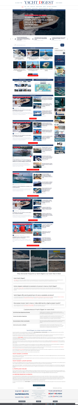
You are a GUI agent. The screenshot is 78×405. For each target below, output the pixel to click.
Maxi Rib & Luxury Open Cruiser (20, 97)
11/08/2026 (44, 160)
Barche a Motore (15, 147)
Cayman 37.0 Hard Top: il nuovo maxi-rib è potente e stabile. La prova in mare (40, 38)
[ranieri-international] (59, 129)
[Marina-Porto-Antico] (59, 95)
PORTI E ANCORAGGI (28, 8)
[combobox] (37, 45)
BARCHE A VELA (32, 6)
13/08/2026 (23, 184)
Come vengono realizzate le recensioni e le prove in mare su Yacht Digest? (35, 286)
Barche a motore (33, 145)
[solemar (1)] (59, 153)
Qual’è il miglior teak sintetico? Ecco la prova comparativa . (57, 268)
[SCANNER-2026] (59, 141)
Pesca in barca (51, 262)
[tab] (39, 277)
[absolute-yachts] (59, 137)
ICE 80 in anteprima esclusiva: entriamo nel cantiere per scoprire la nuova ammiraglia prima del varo (47, 176)
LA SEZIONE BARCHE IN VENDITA (22, 374)
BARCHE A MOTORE (39, 6)
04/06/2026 (44, 193)
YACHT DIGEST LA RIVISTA (20, 353)
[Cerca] (64, 53)
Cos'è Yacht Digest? (19, 278)
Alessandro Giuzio (36, 40)
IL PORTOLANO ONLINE (20, 369)
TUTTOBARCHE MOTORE (52, 263)
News (26, 15)
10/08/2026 (44, 127)
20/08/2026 (44, 204)
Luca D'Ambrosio (54, 40)
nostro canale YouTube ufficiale (29, 305)
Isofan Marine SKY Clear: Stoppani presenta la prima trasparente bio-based (39, 21)
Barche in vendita (22, 79)
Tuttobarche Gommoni (61, 262)
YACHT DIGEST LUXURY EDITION (22, 360)
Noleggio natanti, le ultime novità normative (57, 256)
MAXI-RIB (44, 6)
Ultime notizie (33, 95)
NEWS (25, 6)
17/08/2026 (44, 210)
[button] (16, 23)
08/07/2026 (44, 185)
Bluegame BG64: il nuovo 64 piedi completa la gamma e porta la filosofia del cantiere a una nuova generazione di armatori (47, 149)
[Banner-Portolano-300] (59, 86)
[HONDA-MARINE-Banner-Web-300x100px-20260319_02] (59, 133)
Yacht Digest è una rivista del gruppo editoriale (38, 390)
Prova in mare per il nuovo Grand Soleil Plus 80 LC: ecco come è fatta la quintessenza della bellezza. (47, 190)
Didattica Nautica (24, 261)
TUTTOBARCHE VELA (57, 263)
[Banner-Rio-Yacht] (59, 149)
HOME (22, 6)
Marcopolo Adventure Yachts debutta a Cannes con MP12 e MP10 (47, 164)
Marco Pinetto (55, 270)
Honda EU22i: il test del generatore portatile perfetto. (46, 232)
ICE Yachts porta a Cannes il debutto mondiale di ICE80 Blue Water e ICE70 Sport (47, 183)
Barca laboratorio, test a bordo (21, 224)
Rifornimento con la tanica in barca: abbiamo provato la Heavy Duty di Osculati (47, 131)
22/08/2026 (22, 108)
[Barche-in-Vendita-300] (59, 65)
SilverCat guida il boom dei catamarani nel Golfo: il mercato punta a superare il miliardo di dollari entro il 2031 (47, 112)
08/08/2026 (44, 140)
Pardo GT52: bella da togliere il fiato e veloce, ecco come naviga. (21, 256)
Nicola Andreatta (19, 40)
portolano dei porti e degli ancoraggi (43, 79)
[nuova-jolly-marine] (59, 145)
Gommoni (14, 97)
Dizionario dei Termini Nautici (43, 8)
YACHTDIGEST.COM (54, 341)
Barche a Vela (14, 173)
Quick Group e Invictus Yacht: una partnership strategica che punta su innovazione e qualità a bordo (46, 239)
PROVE (28, 6)
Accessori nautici (15, 224)
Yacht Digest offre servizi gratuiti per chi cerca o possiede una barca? (34, 295)
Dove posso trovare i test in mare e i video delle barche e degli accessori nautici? (37, 303)
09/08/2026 (44, 133)
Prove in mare (28, 97)
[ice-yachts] (59, 125)
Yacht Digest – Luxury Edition (51, 6)
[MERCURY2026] (59, 107)
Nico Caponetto (20, 270)
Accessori (33, 222)
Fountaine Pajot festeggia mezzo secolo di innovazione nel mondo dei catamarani (47, 98)
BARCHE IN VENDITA (35, 8)
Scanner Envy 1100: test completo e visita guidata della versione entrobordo (57, 38)
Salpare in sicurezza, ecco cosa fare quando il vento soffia (21, 268)
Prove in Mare (33, 120)
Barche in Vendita (21, 349)
